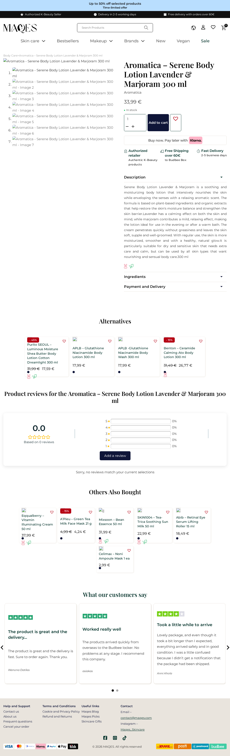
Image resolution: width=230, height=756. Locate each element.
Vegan (183, 40)
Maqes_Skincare (133, 729)
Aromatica (133, 92)
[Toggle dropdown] (193, 28)
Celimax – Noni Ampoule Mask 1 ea (114, 556)
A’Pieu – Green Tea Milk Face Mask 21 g (76, 521)
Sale (205, 40)
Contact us (11, 711)
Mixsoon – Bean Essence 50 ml (111, 522)
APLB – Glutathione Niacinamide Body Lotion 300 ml (88, 352)
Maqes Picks (91, 716)
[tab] (113, 690)
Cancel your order (16, 726)
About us (9, 716)
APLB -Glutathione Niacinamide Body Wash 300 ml (133, 352)
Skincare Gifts (92, 721)
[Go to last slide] (2, 647)
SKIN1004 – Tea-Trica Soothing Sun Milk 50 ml (152, 521)
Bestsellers (68, 40)
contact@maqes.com (136, 718)
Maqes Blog (90, 711)
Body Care (10, 55)
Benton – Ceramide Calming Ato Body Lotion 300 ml (179, 352)
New (161, 40)
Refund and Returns (57, 716)
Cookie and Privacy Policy (61, 711)
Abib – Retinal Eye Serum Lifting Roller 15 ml (190, 521)
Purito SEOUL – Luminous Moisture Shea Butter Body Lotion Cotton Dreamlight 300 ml (42, 353)
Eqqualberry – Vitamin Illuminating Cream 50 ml (37, 522)
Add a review (115, 456)
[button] (174, 117)
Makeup (98, 40)
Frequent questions (17, 721)
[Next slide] (228, 647)
